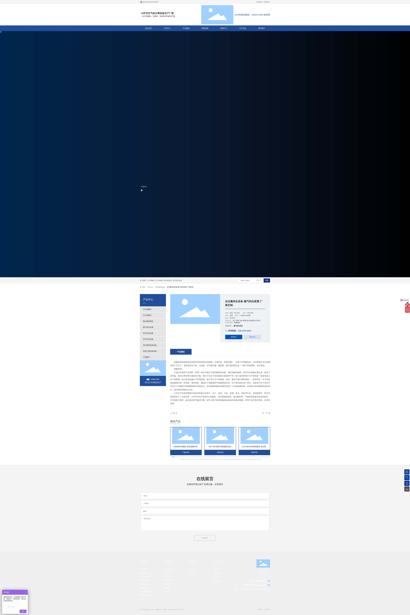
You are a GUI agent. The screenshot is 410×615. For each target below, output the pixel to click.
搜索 (266, 280)
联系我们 (259, 2)
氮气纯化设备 (177, 280)
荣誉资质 (217, 573)
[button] (171, 456)
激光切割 (167, 576)
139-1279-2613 (244, 331)
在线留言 (267, 2)
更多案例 (167, 591)
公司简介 (217, 569)
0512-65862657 (153, 382)
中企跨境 (267, 609)
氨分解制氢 (168, 280)
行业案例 (168, 561)
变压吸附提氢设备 (146, 591)
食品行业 (167, 588)
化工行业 (167, 573)
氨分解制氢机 (144, 576)
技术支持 (217, 576)
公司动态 (192, 569)
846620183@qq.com (255, 584)
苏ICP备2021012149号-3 (175, 609)
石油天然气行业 (169, 569)
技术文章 (192, 573)
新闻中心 (193, 561)
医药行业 (167, 584)
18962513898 (257, 15)
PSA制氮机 (151, 280)
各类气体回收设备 (146, 595)
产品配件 (143, 599)
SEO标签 (164, 609)
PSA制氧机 (159, 280)
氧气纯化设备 (144, 584)
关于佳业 (218, 561)
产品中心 (144, 186)
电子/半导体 (168, 580)
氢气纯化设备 (144, 588)
